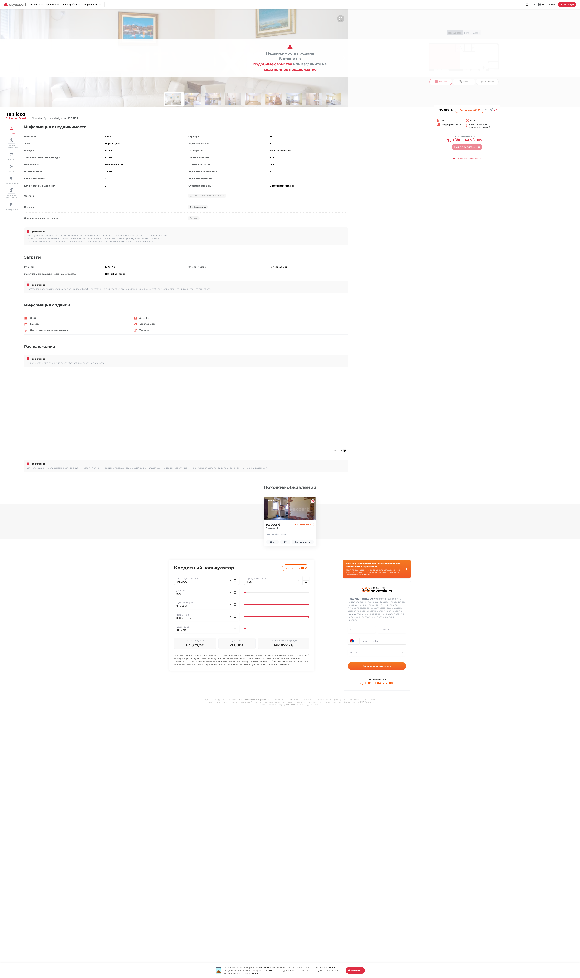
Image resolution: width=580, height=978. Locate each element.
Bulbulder (12, 118)
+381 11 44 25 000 (379, 683)
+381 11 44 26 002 (466, 140)
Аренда (35, 4)
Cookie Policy (270, 970)
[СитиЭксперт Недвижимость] (15, 5)
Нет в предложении (467, 147)
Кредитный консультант (361, 598)
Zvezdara (24, 118)
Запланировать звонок (377, 666)
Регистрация (567, 4)
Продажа (51, 4)
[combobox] (383, 641)
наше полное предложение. (290, 69)
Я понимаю (355, 970)
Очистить (231, 580)
